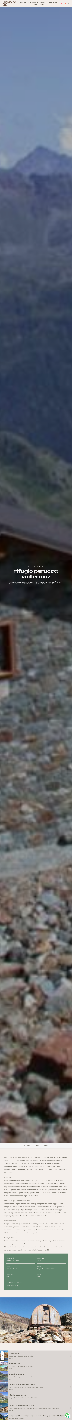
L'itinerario (28, 1145)
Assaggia (53, 2)
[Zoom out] (2, 1355)
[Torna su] (67, 1408)
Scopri (43, 2)
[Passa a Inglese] (61, 3)
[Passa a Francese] (63, 3)
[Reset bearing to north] (2, 1358)
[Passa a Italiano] (59, 3)
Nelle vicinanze (42, 1145)
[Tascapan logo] (10, 3)
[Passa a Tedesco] (65, 3)
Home (23, 2)
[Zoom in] (2, 1352)
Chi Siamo (33, 2)
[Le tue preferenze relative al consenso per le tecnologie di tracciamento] (68, 1416)
